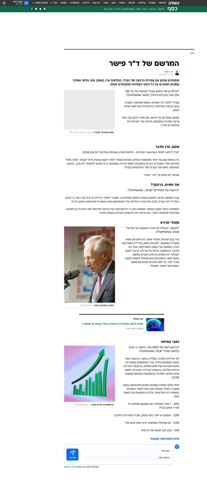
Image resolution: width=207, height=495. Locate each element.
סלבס (122, 3)
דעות (145, 9)
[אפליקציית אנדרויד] (45, 9)
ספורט (152, 3)
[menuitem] (160, 3)
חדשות (162, 3)
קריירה (118, 9)
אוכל (106, 3)
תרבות (132, 3)
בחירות (142, 3)
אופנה (64, 3)
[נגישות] (4, 3)
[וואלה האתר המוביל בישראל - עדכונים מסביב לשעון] (173, 3)
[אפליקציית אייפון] (40, 9)
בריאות (96, 3)
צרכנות (152, 9)
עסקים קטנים (128, 9)
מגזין (138, 9)
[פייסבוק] (32, 9)
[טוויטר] (36, 9)
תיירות (86, 3)
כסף (114, 3)
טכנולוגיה (74, 3)
